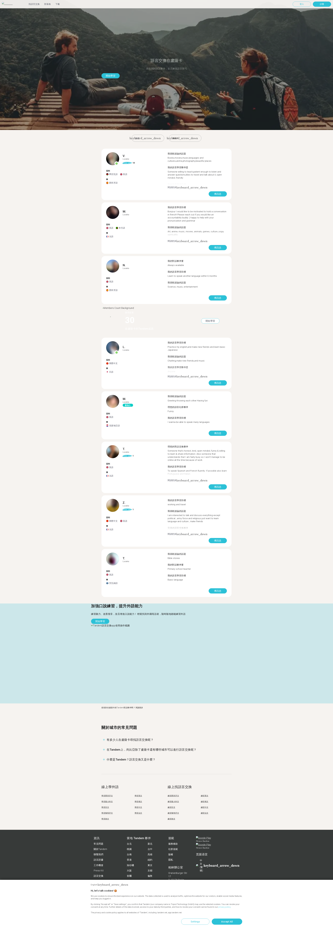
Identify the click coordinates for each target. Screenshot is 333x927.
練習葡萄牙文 (173, 813)
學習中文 (138, 807)
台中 (150, 849)
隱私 (170, 859)
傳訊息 (217, 193)
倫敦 (150, 875)
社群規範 (173, 849)
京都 (150, 870)
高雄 (150, 854)
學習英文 (138, 796)
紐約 (150, 859)
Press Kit (99, 870)
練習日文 (171, 807)
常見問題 (98, 843)
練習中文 (204, 807)
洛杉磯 (130, 865)
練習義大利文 (173, 802)
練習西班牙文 (173, 796)
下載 (57, 4)
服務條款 (173, 843)
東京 (150, 865)
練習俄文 (204, 802)
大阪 (129, 870)
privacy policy (224, 907)
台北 (129, 843)
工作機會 (98, 865)
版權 (170, 854)
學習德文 (105, 819)
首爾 (129, 875)
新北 (150, 843)
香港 (129, 859)
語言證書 (98, 859)
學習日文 (105, 807)
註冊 (322, 4)
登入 (302, 4)
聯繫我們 (98, 854)
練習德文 (171, 819)
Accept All (227, 921)
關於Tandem (100, 849)
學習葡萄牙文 (107, 813)
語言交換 (98, 875)
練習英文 (204, 796)
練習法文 (204, 813)
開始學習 (110, 75)
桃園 (129, 849)
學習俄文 (138, 802)
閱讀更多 (139, 708)
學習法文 (138, 813)
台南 (129, 854)
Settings (195, 921)
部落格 (47, 4)
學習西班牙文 (107, 796)
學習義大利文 (107, 802)
